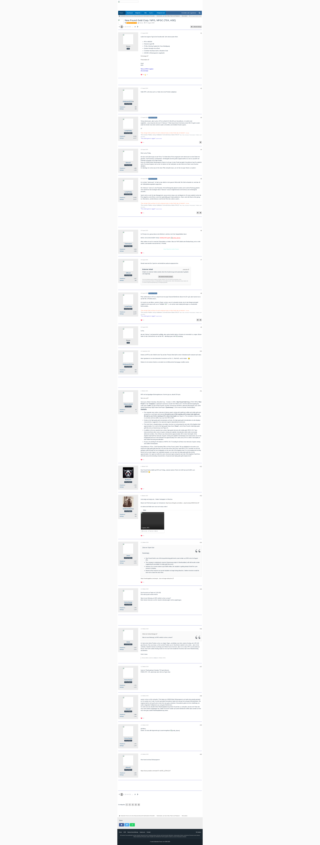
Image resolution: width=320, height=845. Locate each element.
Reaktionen (122, 107)
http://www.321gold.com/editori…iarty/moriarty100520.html (182, 503)
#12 (201, 466)
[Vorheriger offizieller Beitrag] (197, 212)
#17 (201, 666)
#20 (201, 754)
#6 (201, 230)
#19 (201, 725)
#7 (201, 259)
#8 (201, 293)
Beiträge (122, 109)
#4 (201, 149)
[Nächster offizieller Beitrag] (200, 142)
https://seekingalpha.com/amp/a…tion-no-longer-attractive (156, 578)
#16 (201, 629)
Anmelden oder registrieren (188, 13)
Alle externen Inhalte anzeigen (166, 276)
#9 (201, 327)
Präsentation (144, 59)
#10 (201, 351)
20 (135, 26)
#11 (201, 391)
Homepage (144, 56)
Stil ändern (198, 832)
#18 (201, 696)
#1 (201, 33)
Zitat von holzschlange (149, 634)
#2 (201, 88)
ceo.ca (145, 398)
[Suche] (199, 13)
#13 (201, 495)
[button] (121, 824)
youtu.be (185, 269)
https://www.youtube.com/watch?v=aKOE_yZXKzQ (155, 770)
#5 (201, 178)
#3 (201, 117)
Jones (155, 657)
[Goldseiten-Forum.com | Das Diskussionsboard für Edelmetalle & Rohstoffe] (160, 5)
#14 (201, 542)
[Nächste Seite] (137, 27)
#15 (201, 589)
